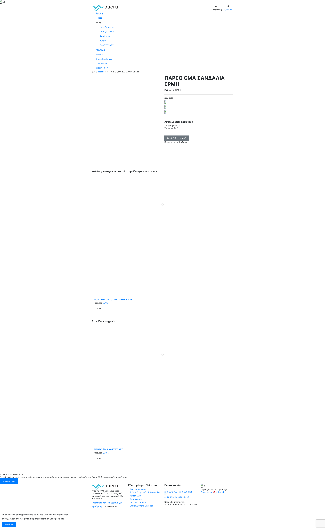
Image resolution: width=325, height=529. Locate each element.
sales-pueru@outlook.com (177, 497)
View (99, 308)
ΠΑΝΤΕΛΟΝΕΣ (107, 45)
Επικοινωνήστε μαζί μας (141, 505)
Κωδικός (168, 90)
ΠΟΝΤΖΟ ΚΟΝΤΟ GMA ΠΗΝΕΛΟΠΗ (113, 299)
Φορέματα (105, 36)
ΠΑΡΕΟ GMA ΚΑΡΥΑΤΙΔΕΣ (108, 449)
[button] (162, 22)
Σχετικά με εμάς (138, 489)
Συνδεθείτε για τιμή (176, 138)
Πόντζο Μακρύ (107, 31)
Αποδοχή (9, 524)
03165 (106, 452)
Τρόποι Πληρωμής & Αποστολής (145, 492)
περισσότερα (9, 481)
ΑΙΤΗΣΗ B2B (111, 506)
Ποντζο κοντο (107, 27)
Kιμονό (103, 40)
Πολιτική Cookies (138, 502)
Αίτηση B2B (135, 495)
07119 (105, 303)
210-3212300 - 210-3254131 (178, 491)
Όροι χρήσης (136, 499)
